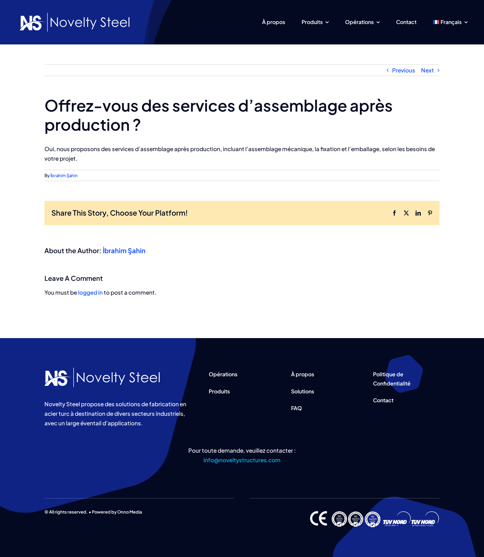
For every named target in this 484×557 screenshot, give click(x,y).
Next (427, 70)
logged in (90, 292)
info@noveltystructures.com (242, 460)
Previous (403, 70)
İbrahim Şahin (64, 175)
